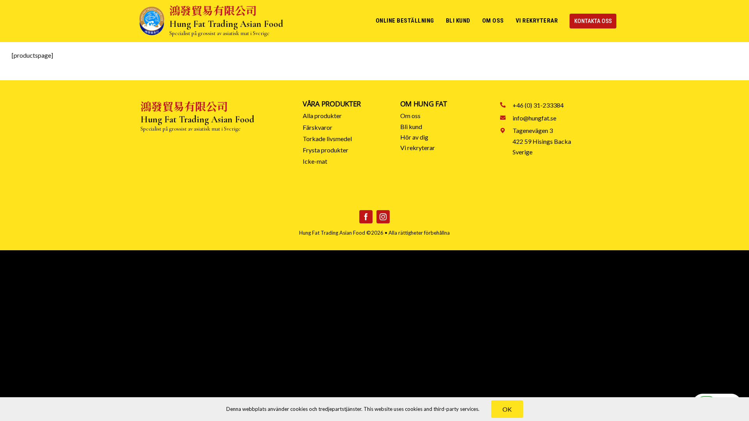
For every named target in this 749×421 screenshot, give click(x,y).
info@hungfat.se (534, 118)
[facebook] (366, 216)
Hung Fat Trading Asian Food (332, 233)
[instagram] (383, 216)
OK (507, 409)
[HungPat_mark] (151, 8)
